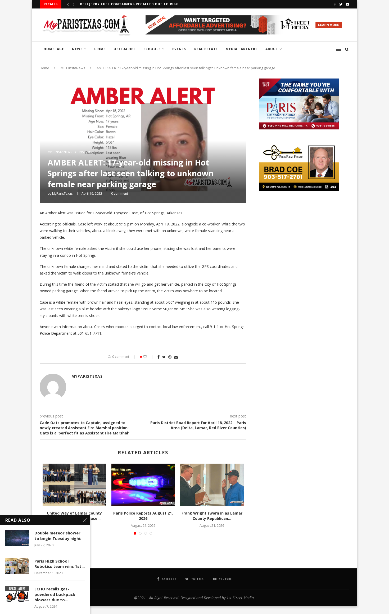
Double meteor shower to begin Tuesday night (57, 535)
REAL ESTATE (206, 49)
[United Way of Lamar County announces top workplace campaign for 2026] (74, 485)
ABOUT (271, 49)
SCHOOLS (152, 49)
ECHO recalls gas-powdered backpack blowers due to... (54, 594)
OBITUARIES (124, 49)
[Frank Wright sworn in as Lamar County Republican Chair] (212, 485)
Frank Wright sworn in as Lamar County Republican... (212, 516)
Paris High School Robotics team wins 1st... (59, 563)
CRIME (100, 49)
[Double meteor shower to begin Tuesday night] (17, 538)
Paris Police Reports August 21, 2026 (143, 516)
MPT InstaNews (73, 68)
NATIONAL (87, 152)
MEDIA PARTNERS (241, 49)
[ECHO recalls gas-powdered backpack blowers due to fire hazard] (17, 594)
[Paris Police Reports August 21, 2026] (143, 485)
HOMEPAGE (54, 49)
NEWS (77, 49)
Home (44, 68)
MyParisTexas (62, 193)
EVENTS (179, 49)
